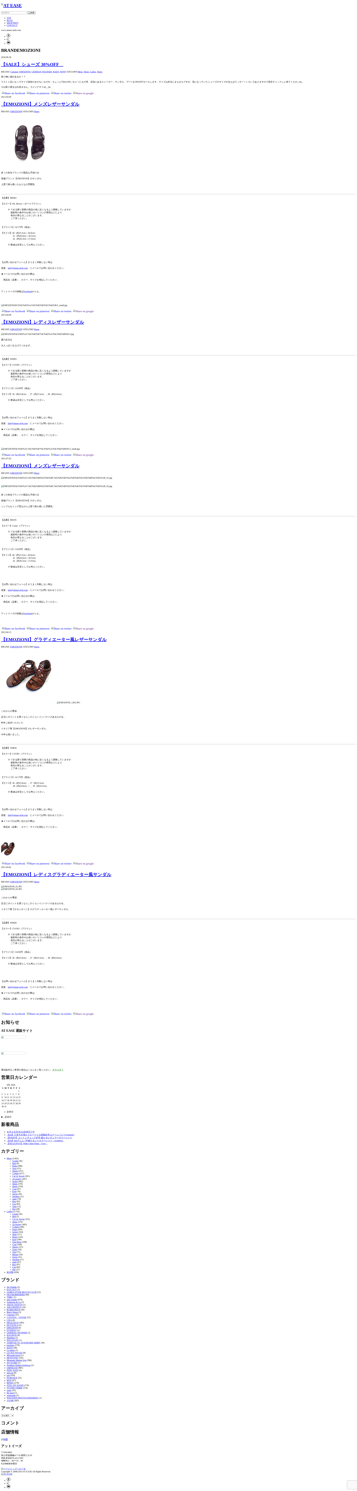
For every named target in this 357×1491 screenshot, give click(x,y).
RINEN (10, 1383)
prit (8, 1375)
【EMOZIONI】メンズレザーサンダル (40, 104)
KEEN (56, 72)
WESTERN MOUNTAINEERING (23, 1398)
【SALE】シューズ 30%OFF (32, 64)
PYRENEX (12, 1378)
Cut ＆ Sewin (18, 1176)
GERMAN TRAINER (42, 72)
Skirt (14, 1234)
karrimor (10, 1345)
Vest (14, 1168)
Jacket (15, 1181)
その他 (10, 1400)
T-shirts (15, 1173)
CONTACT (12, 25)
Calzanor (14, 72)
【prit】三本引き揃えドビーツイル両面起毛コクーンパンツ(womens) (40, 1135)
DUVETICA (12, 1325)
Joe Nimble (12, 1287)
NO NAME (12, 1363)
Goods (15, 1161)
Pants (14, 1166)
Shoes (86, 72)
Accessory (16, 1179)
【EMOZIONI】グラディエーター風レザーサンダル (54, 639)
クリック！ (58, 1070)
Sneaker (15, 1196)
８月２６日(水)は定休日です (21, 1132)
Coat (14, 1189)
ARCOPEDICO (14, 1307)
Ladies (93, 72)
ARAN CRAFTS (14, 1305)
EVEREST (12, 1330)
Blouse (15, 1254)
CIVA (9, 1320)
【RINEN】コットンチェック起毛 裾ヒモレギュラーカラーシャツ (39, 1137)
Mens (80, 72)
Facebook (27, 291)
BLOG (10, 20)
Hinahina (11, 1338)
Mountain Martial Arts (16, 1360)
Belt (14, 1163)
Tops (14, 1206)
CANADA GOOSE (16, 1317)
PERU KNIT (13, 1370)
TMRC (10, 1297)
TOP (9, 18)
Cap (14, 1204)
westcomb (11, 1395)
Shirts (14, 1184)
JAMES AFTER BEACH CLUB (22, 1292)
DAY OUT (12, 1289)
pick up (10, 1373)
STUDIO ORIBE (14, 1388)
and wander (12, 1299)
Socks (15, 1194)
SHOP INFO (12, 23)
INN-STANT (13, 1340)
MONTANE (12, 1358)
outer (14, 1199)
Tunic (14, 1249)
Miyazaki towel (13, 1355)
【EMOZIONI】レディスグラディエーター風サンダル (56, 874)
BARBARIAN (13, 1310)
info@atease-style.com (18, 268)
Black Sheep (12, 1312)
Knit (14, 1191)
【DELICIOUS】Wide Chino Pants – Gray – (27, 1143)
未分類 (10, 1272)
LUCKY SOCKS (14, 1353)
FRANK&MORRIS (16, 1294)
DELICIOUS (13, 1322)
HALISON (12, 1335)
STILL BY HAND (15, 1385)
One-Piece (16, 1242)
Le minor (11, 1350)
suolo (9, 1390)
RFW (62, 72)
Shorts (15, 1171)
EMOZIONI (24, 72)
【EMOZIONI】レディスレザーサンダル (42, 322)
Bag (14, 1201)
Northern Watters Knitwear (19, 1365)
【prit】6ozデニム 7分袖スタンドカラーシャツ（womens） (35, 1140)
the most (10, 1393)
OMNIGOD (12, 1368)
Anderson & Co (14, 1302)
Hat (13, 1209)
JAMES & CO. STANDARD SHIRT (23, 1343)
